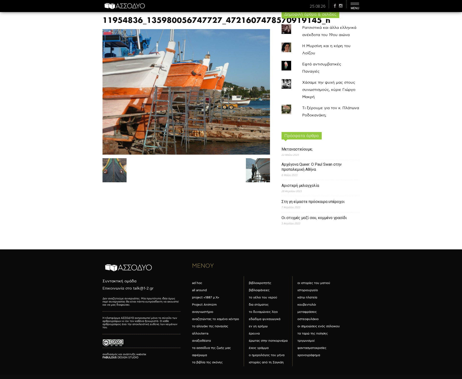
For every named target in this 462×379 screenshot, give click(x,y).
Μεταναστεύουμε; (297, 149)
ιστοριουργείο (307, 290)
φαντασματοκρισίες (311, 348)
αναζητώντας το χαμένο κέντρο (215, 319)
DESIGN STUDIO (120, 357)
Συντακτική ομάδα (119, 281)
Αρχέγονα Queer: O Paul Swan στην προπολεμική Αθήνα (312, 167)
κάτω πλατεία (307, 297)
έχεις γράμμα (259, 348)
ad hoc (197, 283)
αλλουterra (200, 333)
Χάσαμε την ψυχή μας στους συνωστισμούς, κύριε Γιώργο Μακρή (328, 89)
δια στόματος (259, 305)
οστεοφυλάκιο (308, 319)
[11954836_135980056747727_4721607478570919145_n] (186, 153)
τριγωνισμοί (305, 341)
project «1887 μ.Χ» (205, 297)
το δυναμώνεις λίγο (263, 312)
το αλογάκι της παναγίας (210, 326)
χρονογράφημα (308, 355)
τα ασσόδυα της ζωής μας (211, 348)
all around (199, 290)
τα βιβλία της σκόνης (207, 362)
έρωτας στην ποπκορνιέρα (268, 341)
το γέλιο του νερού (263, 297)
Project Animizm (204, 305)
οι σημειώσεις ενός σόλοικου (318, 326)
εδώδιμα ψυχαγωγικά (264, 319)
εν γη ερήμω (258, 326)
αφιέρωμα (199, 355)
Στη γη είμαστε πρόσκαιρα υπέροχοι (313, 201)
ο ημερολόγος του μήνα (266, 355)
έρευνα (254, 333)
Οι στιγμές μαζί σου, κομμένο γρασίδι (314, 217)
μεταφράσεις (307, 312)
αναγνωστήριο (202, 312)
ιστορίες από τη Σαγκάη (266, 362)
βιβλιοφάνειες (259, 290)
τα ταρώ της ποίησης (312, 333)
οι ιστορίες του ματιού (313, 283)
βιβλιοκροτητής (260, 283)
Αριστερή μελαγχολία (300, 185)
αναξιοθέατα (201, 341)
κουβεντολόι (306, 305)
